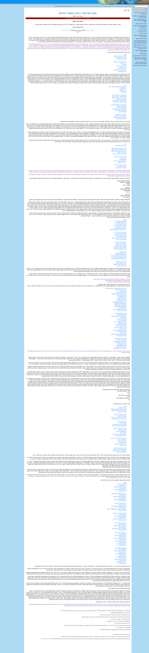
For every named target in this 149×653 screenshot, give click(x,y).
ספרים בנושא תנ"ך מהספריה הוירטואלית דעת (140, 26)
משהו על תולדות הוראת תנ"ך (140, 65)
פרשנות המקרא (143, 29)
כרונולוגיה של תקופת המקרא (140, 45)
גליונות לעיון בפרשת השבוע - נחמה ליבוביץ (140, 36)
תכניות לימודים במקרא (141, 38)
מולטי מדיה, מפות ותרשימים (140, 55)
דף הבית (130, 6)
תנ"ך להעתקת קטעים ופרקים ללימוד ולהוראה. (140, 16)
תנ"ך (146, 10)
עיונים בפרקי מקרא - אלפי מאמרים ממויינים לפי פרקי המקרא (140, 20)
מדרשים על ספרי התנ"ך (141, 23)
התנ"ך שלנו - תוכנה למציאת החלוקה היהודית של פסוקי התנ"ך (140, 59)
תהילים (87, 6)
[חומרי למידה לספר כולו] (114, 2)
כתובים (92, 6)
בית (146, 8)
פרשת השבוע (143, 53)
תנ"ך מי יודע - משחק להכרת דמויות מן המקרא (140, 48)
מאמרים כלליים (143, 33)
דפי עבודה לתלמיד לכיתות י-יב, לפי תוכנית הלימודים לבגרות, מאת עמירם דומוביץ (140, 42)
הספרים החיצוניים (142, 31)
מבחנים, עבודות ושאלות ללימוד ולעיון (141, 51)
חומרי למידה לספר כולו (79, 6)
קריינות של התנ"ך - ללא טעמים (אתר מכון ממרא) (141, 63)
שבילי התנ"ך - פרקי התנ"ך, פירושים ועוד (140, 13)
